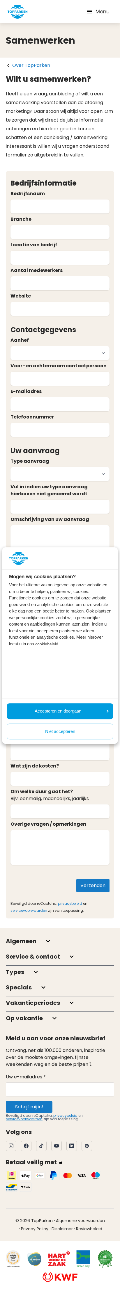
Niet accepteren (60, 731)
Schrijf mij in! (29, 1106)
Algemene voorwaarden (80, 1221)
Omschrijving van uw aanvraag (49, 519)
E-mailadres (26, 391)
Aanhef (19, 340)
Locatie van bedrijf (33, 244)
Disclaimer (62, 1229)
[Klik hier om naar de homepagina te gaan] (17, 12)
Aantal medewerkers (36, 270)
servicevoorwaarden (28, 910)
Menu (103, 11)
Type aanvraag (29, 461)
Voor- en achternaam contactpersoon (58, 365)
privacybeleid (70, 903)
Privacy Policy (34, 1229)
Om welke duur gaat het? (41, 791)
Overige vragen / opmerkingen (48, 824)
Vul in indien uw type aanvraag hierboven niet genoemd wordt (49, 490)
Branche (20, 219)
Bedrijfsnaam (27, 193)
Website (20, 296)
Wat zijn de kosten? (34, 766)
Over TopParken (31, 65)
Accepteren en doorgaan (58, 710)
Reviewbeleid (89, 1229)
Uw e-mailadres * (26, 1076)
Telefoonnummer (32, 417)
